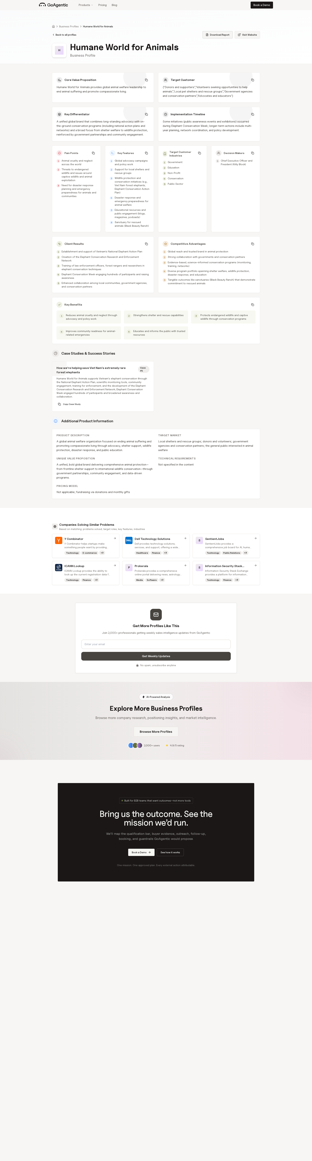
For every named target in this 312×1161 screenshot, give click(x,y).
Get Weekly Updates (156, 656)
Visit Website (249, 34)
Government (175, 162)
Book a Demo (262, 5)
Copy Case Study (72, 404)
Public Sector (175, 183)
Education (173, 167)
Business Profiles (69, 26)
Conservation (175, 178)
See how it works (170, 852)
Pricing (102, 5)
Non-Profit (174, 172)
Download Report (219, 34)
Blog (114, 5)
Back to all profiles (66, 34)
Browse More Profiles (156, 731)
